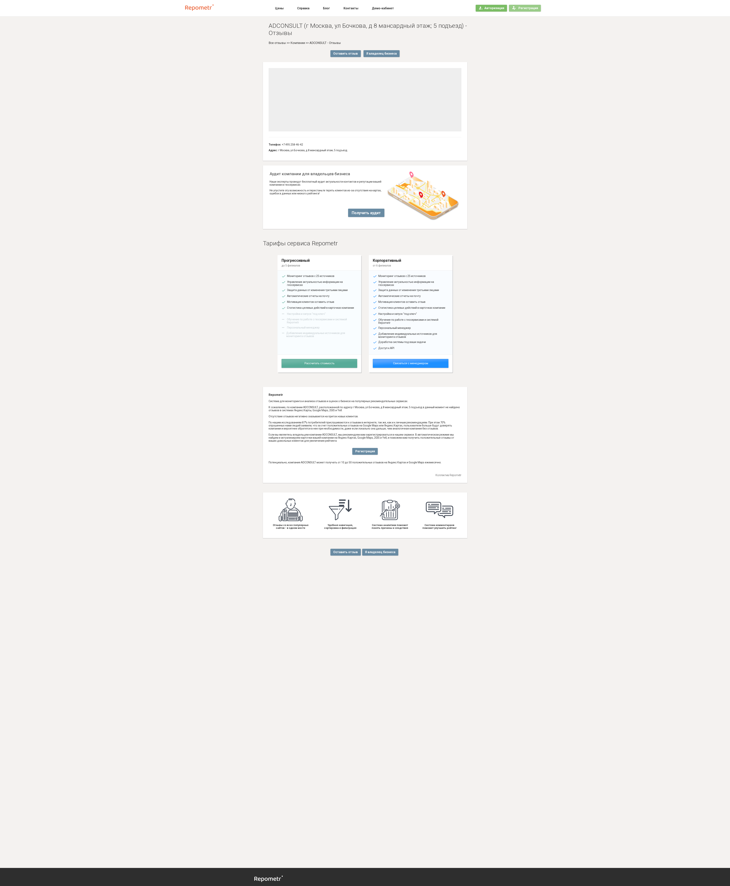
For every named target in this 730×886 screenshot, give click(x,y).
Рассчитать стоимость (319, 363)
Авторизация (494, 8)
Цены (279, 8)
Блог (326, 8)
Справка (303, 8)
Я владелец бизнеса (381, 53)
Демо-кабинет (383, 8)
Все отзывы (277, 43)
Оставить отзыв (345, 53)
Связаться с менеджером (410, 363)
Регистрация (528, 8)
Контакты (351, 8)
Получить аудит (366, 213)
